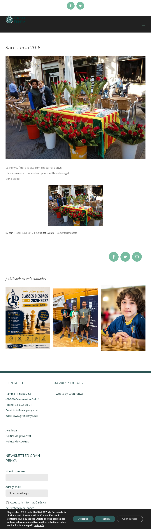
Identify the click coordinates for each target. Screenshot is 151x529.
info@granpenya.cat (25, 410)
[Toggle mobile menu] (143, 27)
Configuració (129, 519)
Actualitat (41, 232)
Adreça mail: (13, 487)
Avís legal (11, 430)
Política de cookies (17, 441)
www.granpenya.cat (25, 415)
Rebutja (105, 519)
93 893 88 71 (23, 404)
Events (50, 232)
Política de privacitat (18, 436)
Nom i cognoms (15, 471)
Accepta (83, 519)
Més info (39, 525)
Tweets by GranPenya (68, 393)
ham (11, 232)
